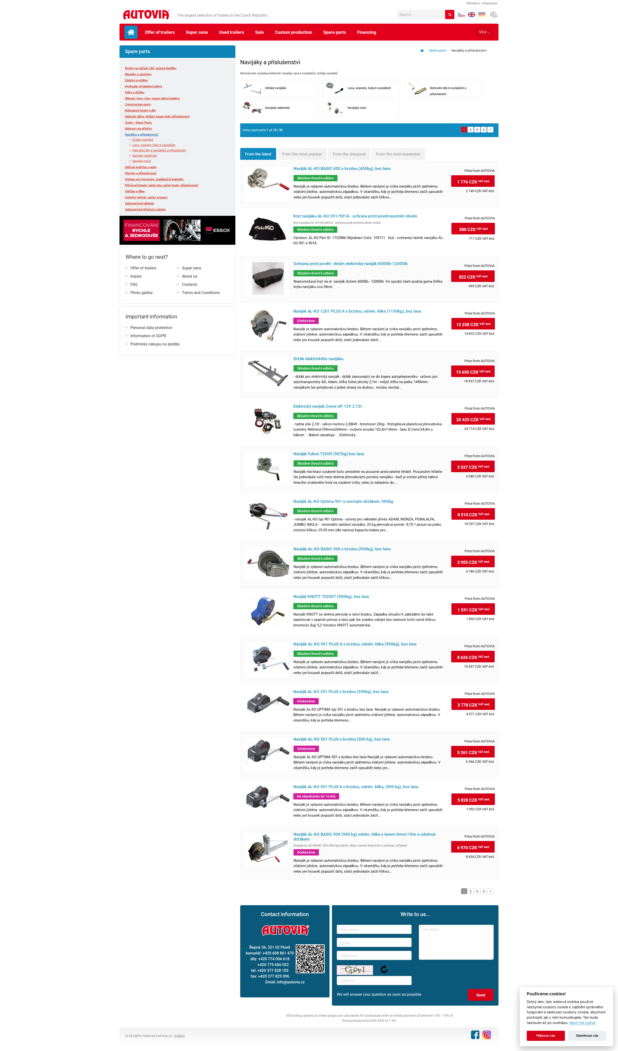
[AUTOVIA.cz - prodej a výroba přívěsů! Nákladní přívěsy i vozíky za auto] (145, 15)
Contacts (189, 284)
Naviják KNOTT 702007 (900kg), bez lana (331, 596)
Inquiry (136, 276)
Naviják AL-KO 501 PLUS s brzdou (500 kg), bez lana (342, 739)
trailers (179, 1035)
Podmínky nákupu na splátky (155, 343)
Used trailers (231, 32)
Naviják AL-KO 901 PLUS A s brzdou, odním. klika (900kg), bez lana (355, 644)
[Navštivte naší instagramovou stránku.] (486, 1034)
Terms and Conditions (201, 292)
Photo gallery (141, 292)
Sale (259, 32)
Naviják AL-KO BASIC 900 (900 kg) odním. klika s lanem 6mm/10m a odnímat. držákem (365, 836)
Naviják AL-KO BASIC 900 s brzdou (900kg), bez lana (342, 549)
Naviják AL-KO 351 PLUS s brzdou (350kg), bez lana (340, 691)
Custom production (293, 32)
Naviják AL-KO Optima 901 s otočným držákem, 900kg (343, 501)
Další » (490, 129)
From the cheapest (349, 153)
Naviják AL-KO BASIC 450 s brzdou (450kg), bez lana (342, 168)
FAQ (133, 284)
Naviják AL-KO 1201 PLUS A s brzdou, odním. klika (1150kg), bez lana (357, 311)
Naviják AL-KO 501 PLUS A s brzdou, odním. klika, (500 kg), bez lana (355, 786)
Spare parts (334, 32)
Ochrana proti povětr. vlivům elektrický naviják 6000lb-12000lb (351, 263)
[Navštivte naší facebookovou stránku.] (475, 1034)
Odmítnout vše (587, 1035)
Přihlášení (473, 3)
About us (189, 276)
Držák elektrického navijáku (318, 358)
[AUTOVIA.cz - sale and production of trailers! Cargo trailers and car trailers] (420, 50)
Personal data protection (151, 327)
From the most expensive (398, 153)
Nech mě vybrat (582, 1023)
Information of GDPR (148, 335)
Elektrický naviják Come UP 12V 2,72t (327, 406)
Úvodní (131, 32)
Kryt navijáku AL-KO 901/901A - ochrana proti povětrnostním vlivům (355, 216)
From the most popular (302, 153)
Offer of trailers (160, 32)
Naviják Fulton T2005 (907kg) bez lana (329, 453)
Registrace (490, 3)
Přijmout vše (545, 1035)
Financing (366, 32)
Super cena (197, 32)
